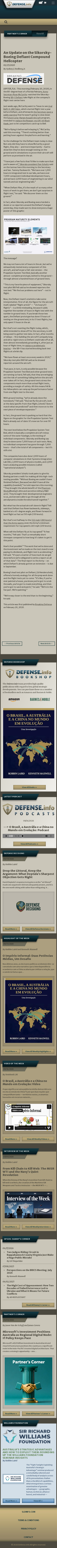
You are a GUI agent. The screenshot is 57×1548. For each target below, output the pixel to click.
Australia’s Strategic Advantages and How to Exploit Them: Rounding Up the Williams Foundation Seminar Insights (28, 1453)
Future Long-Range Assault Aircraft (24, 118)
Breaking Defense (43, 604)
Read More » (11, 929)
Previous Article (13, 644)
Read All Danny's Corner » (38, 1305)
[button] (6, 743)
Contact (28, 1537)
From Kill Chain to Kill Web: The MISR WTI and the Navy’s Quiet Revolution (28, 1172)
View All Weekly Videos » (38, 1139)
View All (40, 33)
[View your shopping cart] (47, 3)
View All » (38, 1501)
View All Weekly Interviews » (38, 1227)
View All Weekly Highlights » (38, 1051)
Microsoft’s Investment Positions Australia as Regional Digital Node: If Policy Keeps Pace (27, 1335)
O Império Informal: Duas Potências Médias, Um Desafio (28, 957)
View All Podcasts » (29, 844)
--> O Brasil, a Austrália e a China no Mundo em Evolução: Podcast (28, 828)
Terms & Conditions (28, 1520)
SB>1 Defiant (17, 97)
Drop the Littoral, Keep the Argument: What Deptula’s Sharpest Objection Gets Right (28, 874)
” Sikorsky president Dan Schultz (33, 164)
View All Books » (29, 787)
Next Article (46, 644)
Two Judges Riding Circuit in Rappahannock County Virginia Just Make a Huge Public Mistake (30, 1255)
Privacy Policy (28, 1529)
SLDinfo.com (28, 1512)
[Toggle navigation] (53, 2)
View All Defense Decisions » (38, 929)
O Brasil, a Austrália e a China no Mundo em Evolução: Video (25, 1082)
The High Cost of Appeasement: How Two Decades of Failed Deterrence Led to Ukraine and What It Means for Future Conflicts (30, 1289)
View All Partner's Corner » (38, 1413)
